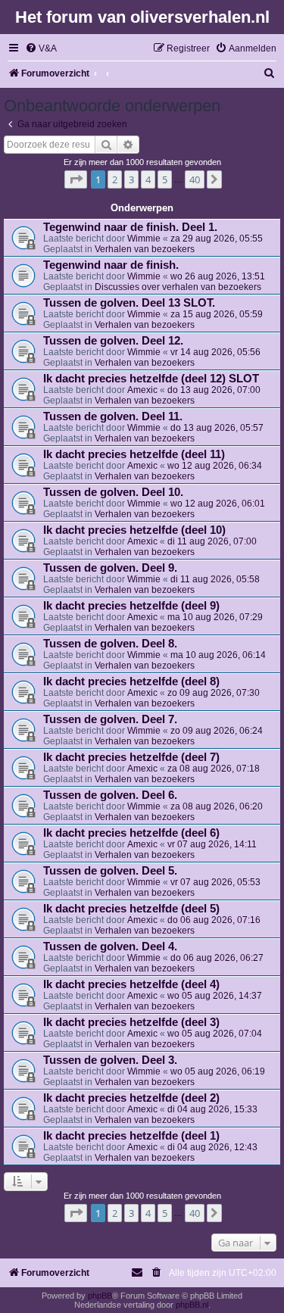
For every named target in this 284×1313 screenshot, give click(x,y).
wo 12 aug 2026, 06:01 (217, 503)
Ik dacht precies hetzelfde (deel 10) (134, 530)
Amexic (142, 390)
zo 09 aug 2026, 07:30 (213, 693)
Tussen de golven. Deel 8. (110, 644)
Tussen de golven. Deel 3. (110, 1060)
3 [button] (131, 179)
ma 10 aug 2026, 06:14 (218, 655)
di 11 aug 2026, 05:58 (215, 579)
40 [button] (194, 179)
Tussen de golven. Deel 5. (110, 871)
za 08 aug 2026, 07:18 (213, 768)
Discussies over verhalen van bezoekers (178, 287)
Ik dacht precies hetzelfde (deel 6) (131, 833)
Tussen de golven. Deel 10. (113, 492)
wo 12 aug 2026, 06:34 (214, 465)
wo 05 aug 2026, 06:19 (217, 1071)
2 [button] (114, 179)
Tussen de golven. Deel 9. (110, 568)
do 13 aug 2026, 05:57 (217, 428)
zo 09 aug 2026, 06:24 (216, 730)
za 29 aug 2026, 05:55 (216, 238)
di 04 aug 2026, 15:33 (212, 1109)
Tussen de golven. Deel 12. (113, 341)
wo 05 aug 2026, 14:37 (214, 995)
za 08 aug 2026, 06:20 (216, 806)
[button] (75, 179)
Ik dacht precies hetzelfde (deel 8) (131, 681)
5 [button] (164, 179)
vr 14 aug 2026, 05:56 (215, 352)
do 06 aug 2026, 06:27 (217, 958)
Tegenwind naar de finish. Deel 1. (130, 227)
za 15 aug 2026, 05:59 (216, 314)
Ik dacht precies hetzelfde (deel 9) (131, 606)
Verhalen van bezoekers (145, 249)
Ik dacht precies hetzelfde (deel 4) (131, 984)
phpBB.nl (192, 1304)
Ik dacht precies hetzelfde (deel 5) (131, 909)
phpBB (100, 1295)
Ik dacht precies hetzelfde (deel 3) (131, 1022)
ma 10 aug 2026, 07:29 (215, 617)
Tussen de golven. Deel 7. (110, 719)
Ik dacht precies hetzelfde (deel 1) (131, 1136)
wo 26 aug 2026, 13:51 (217, 276)
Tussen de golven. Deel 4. (110, 946)
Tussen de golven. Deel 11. (113, 416)
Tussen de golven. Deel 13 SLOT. (129, 303)
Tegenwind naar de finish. (111, 265)
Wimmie (144, 238)
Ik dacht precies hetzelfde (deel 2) (131, 1098)
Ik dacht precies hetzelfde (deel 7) (131, 757)
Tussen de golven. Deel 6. (110, 795)
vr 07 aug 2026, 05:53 (215, 882)
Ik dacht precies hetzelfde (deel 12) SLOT (151, 379)
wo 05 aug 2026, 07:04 (214, 1033)
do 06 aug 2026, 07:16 (214, 920)
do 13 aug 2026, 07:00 (214, 390)
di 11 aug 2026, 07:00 (212, 541)
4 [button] (148, 179)
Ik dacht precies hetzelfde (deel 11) (134, 454)
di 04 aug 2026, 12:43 (212, 1147)
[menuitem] (41, 49)
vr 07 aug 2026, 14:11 (212, 844)
